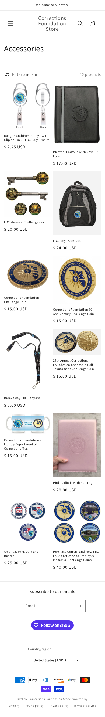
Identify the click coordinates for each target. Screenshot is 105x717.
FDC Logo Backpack (67, 241)
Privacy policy (59, 706)
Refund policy (34, 706)
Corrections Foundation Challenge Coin (21, 299)
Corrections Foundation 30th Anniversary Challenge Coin (74, 311)
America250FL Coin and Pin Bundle (24, 553)
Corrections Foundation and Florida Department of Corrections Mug (25, 444)
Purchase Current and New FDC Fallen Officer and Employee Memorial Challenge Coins (76, 555)
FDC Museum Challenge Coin (25, 222)
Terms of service (85, 706)
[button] (11, 23)
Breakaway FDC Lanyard (22, 398)
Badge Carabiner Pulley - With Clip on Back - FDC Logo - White (27, 138)
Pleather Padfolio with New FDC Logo (76, 154)
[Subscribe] (79, 606)
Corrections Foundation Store (50, 699)
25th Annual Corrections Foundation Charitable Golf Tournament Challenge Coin (73, 364)
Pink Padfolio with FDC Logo (73, 483)
